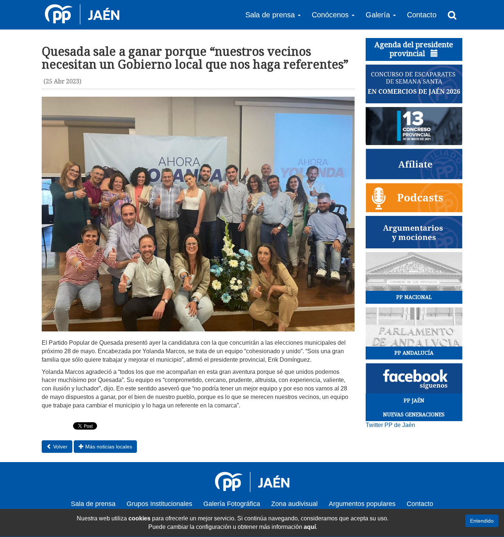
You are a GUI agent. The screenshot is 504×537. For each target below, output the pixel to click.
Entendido (482, 521)
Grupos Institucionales (159, 503)
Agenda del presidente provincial (413, 49)
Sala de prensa (93, 503)
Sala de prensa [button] (271, 15)
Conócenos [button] (331, 15)
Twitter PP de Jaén (390, 425)
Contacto (421, 15)
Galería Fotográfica (231, 503)
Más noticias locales (108, 447)
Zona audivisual (294, 503)
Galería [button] (379, 15)
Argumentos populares (362, 503)
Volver (60, 447)
